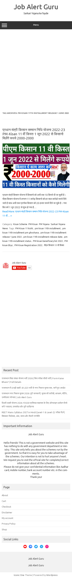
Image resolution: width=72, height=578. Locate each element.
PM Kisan (33, 224)
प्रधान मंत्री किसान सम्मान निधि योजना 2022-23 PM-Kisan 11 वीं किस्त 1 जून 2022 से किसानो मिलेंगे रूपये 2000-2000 (33, 134)
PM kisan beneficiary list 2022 (48, 241)
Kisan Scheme (20, 224)
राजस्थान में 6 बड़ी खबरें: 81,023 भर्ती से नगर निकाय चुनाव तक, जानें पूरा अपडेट (33, 388)
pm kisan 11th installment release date (42, 237)
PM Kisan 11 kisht (24, 228)
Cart (4, 501)
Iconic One (19, 575)
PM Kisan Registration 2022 (28, 245)
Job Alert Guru (36, 6)
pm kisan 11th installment (48, 228)
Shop (4, 529)
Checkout (6, 506)
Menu (36, 24)
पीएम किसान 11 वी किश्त (54, 245)
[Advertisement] (36, 71)
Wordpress (52, 575)
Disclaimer (7, 512)
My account (7, 518)
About (5, 495)
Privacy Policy (8, 523)
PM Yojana (44, 224)
